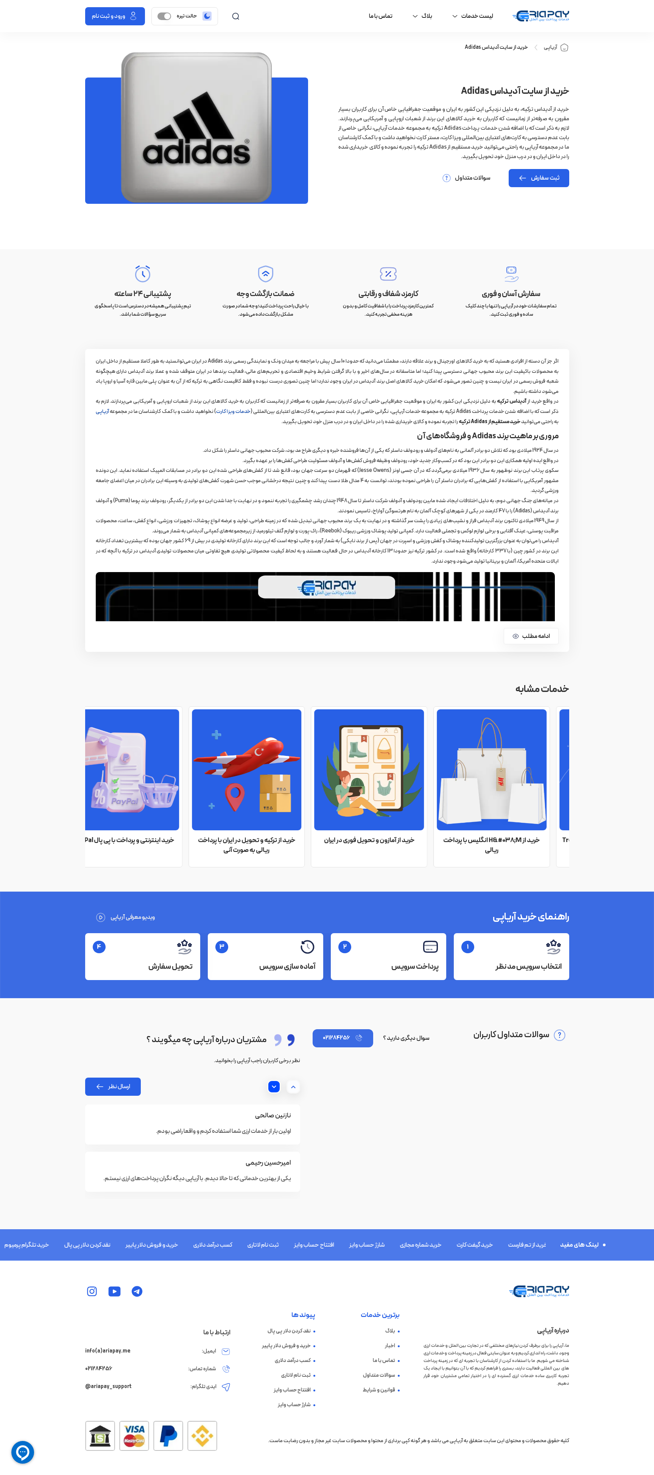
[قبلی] (293, 1086)
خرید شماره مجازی (396, 1245)
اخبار (390, 1346)
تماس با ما (380, 16)
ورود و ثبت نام (108, 16)
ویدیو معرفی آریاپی (133, 917)
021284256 (336, 1038)
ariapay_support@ (108, 1387)
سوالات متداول (472, 178)
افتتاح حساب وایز (289, 1245)
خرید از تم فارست (503, 1245)
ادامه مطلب (536, 636)
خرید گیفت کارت (450, 1245)
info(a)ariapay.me (107, 1351)
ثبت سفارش (545, 178)
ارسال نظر (119, 1086)
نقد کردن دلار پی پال (62, 1245)
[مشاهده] (137, 1291)
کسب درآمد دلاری (187, 1245)
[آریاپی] (540, 16)
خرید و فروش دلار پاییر (127, 1245)
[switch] (164, 16)
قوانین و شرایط (379, 1390)
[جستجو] (235, 16)
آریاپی (550, 47)
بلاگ (390, 1331)
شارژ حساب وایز (342, 1245)
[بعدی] (274, 1086)
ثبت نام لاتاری (238, 1245)
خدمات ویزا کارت (233, 412)
